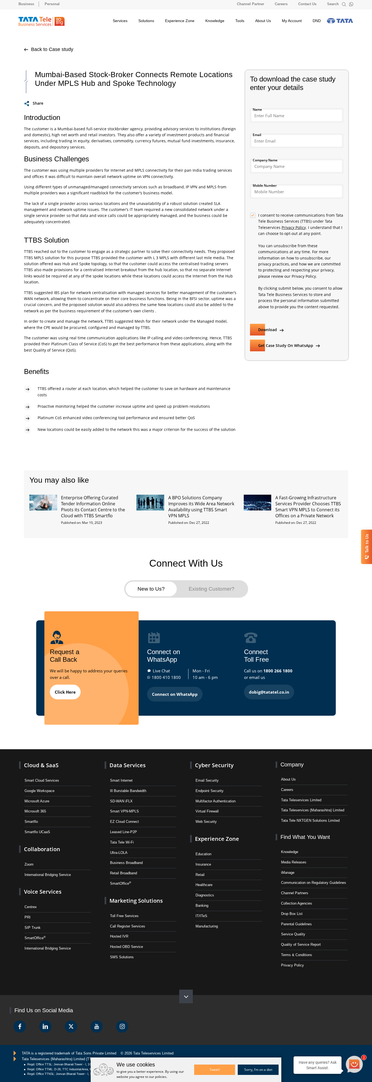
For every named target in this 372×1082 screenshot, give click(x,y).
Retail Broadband (123, 873)
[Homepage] (42, 21)
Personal (52, 4)
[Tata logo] (339, 21)
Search (333, 4)
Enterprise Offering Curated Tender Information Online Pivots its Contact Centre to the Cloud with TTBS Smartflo (93, 507)
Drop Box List (292, 914)
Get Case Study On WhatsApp (286, 345)
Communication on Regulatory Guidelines (313, 883)
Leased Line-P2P (123, 832)
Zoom (29, 864)
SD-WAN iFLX (121, 801)
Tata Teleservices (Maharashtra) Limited (312, 810)
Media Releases (293, 862)
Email (257, 134)
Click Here (65, 692)
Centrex (31, 907)
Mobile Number (265, 185)
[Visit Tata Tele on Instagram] (122, 1026)
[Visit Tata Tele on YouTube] (96, 1026)
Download (268, 329)
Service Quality (293, 934)
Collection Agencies (296, 903)
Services (120, 21)
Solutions (146, 21)
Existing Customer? (211, 589)
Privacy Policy (294, 227)
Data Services (127, 765)
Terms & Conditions (296, 955)
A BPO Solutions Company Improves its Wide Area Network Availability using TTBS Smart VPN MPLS (201, 507)
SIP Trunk (33, 928)
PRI (28, 917)
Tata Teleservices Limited (301, 800)
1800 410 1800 (166, 677)
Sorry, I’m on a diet (258, 1069)
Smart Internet (121, 780)
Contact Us (307, 4)
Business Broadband (126, 863)
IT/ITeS (201, 916)
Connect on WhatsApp (175, 694)
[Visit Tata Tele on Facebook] (20, 1026)
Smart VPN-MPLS (124, 811)
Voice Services (43, 891)
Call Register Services (127, 926)
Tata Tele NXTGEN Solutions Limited (310, 820)
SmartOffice (35, 937)
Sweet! (215, 1069)
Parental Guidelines (296, 924)
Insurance (203, 864)
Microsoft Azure (37, 801)
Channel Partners (294, 893)
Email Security (207, 780)
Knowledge (214, 21)
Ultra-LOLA (118, 853)
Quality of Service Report (301, 944)
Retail (200, 875)
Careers (281, 4)
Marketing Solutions (136, 900)
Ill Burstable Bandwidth (128, 791)
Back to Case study (51, 49)
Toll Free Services (124, 916)
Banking (202, 905)
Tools (239, 21)
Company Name (265, 160)
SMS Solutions (122, 957)
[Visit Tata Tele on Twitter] (71, 1026)
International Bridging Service (48, 875)
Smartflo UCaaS (37, 832)
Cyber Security (214, 765)
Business (26, 4)
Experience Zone (179, 21)
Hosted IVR (119, 936)
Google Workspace (39, 791)
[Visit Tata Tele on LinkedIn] (45, 1026)
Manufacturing (207, 926)
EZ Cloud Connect (124, 822)
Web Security (206, 822)
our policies (157, 1076)
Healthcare (204, 885)
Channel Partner (250, 4)
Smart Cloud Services (42, 780)
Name (257, 109)
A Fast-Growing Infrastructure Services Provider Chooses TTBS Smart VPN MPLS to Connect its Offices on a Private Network (308, 507)
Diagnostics (205, 895)
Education (203, 854)
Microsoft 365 (35, 811)
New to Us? (151, 589)
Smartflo (31, 822)
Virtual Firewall (207, 811)
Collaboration (42, 849)
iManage (287, 873)
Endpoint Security (210, 791)
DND (317, 21)
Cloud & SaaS (41, 765)
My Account (292, 21)
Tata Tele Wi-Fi (122, 842)
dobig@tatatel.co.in (269, 692)
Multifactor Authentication (216, 801)
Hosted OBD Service (126, 947)
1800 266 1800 (277, 670)
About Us (263, 21)
